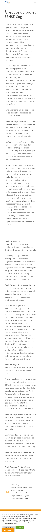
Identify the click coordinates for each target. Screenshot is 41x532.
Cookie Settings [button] (8, 527)
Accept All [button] (20, 527)
